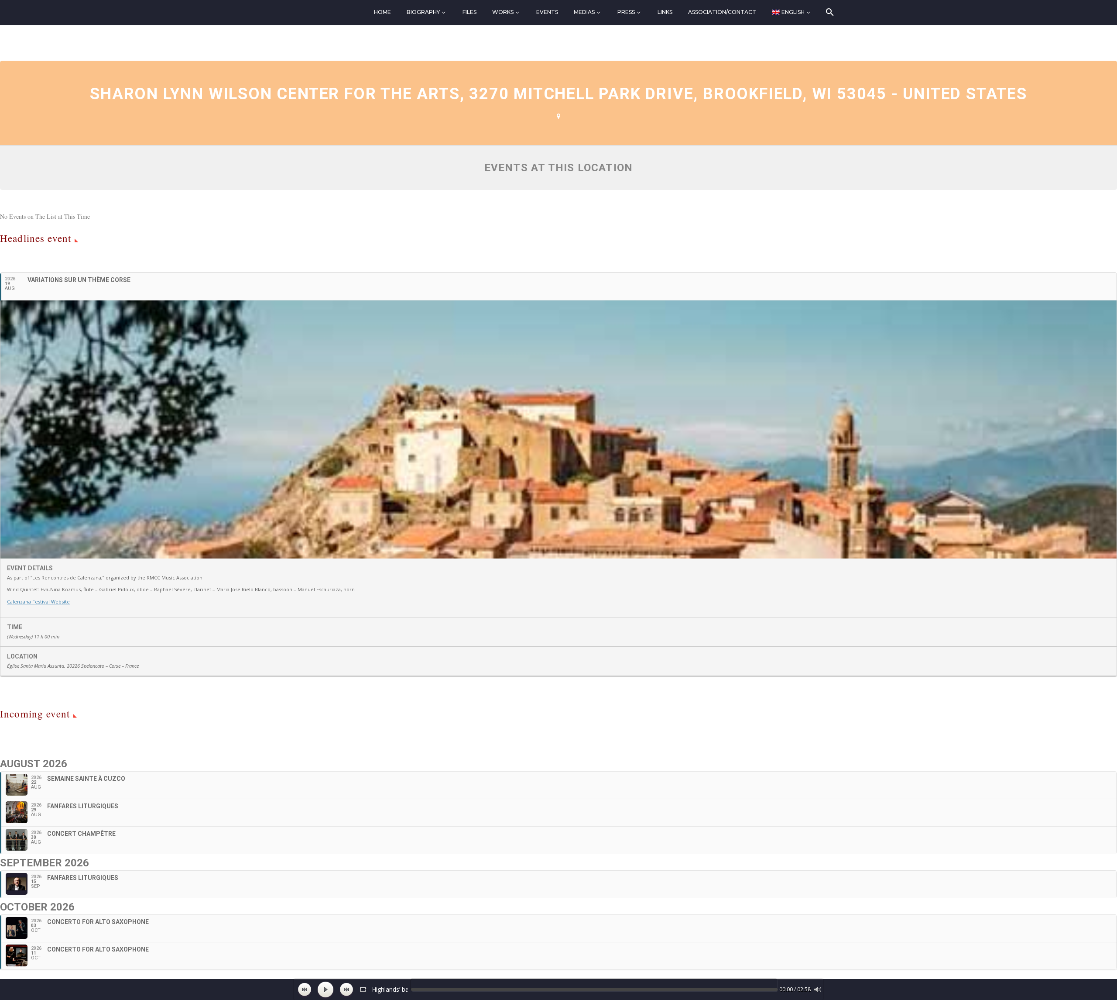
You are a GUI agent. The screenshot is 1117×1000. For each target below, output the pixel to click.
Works (503, 12)
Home (382, 12)
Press (626, 12)
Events (547, 12)
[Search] (829, 12)
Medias (584, 12)
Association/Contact (722, 12)
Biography (423, 12)
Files (469, 12)
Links (665, 12)
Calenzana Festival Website (38, 601)
